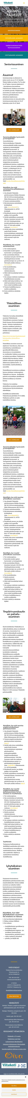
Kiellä (14, 1090)
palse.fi (6, 743)
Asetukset (14, 1094)
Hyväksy (14, 1085)
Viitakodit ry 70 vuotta (14, 1036)
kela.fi (23, 783)
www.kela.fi (14, 227)
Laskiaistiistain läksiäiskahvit (14, 1041)
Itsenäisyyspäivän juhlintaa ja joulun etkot (14, 1049)
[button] (25, 1077)
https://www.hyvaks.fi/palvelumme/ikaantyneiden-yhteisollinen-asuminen (14, 338)
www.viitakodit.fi (13, 207)
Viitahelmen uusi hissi (14, 1039)
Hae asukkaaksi (14, 130)
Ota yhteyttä (14, 996)
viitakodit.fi (11, 765)
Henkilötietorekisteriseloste (14, 990)
